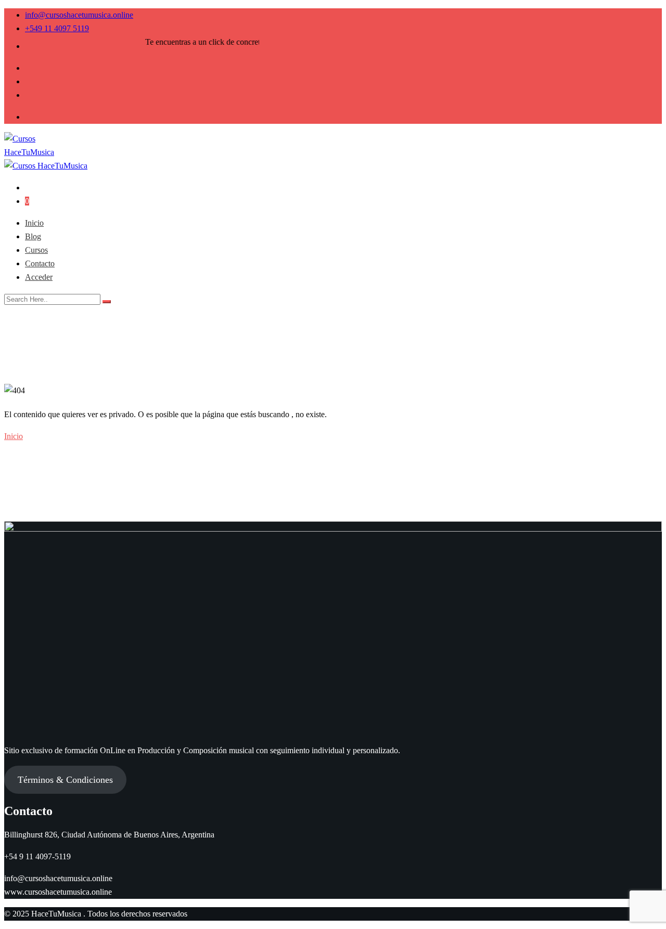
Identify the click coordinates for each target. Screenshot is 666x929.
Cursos (36, 250)
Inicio (34, 222)
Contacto (40, 263)
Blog (33, 236)
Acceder (39, 277)
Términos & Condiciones (65, 780)
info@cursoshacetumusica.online (79, 14)
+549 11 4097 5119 (57, 28)
